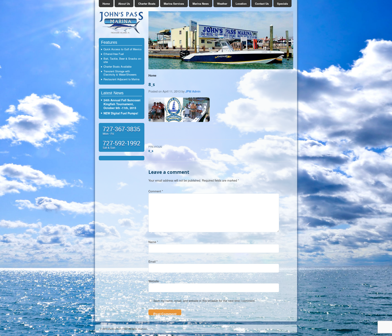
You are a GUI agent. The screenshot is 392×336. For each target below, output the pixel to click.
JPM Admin (192, 91)
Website (153, 281)
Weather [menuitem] (222, 4)
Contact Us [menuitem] (262, 4)
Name (153, 242)
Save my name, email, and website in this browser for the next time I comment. (204, 301)
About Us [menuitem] (124, 4)
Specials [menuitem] (282, 4)
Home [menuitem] (106, 4)
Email (152, 261)
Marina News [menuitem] (201, 4)
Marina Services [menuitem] (174, 4)
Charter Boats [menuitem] (146, 4)
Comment (155, 191)
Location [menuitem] (241, 4)
